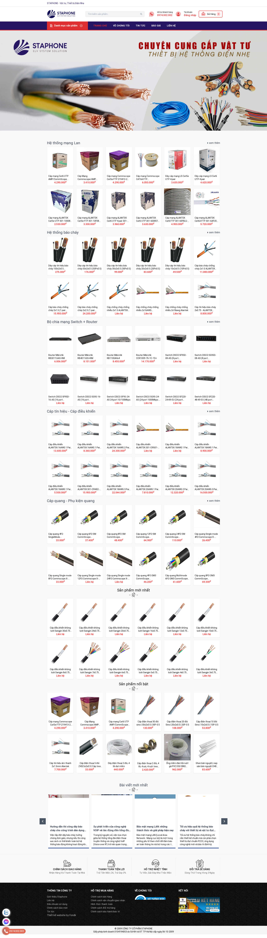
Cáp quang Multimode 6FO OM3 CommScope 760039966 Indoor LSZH (177, 565)
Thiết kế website (56, 915)
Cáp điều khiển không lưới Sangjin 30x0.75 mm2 (60, 618)
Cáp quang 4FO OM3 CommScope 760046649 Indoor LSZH (148, 565)
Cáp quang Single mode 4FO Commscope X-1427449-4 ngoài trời (206, 524)
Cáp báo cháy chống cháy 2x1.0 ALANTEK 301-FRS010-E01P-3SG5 (206, 255)
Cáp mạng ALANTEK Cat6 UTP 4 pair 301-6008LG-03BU (119, 207)
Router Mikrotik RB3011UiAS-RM (60, 345)
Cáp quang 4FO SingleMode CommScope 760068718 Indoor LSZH (60, 524)
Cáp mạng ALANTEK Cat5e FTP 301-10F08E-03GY (89, 207)
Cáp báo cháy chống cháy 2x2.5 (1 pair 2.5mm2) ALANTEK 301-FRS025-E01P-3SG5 (89, 297)
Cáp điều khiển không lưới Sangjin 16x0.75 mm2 (148, 618)
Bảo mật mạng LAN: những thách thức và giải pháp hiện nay (155, 821)
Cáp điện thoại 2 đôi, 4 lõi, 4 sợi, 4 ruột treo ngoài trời (148, 753)
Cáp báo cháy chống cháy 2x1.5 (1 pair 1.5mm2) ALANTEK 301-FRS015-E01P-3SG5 (60, 297)
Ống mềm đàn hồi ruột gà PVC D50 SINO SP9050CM (177, 753)
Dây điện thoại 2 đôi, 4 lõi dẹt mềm (119, 753)
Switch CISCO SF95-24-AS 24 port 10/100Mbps (119, 386)
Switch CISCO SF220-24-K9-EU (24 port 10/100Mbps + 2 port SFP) (177, 386)
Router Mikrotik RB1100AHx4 (119, 345)
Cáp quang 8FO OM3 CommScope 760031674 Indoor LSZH (206, 565)
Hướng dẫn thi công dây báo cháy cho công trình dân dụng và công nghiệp (68, 821)
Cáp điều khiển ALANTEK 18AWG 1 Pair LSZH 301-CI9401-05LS (177, 434)
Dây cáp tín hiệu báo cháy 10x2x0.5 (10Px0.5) (177, 255)
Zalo (6, 912)
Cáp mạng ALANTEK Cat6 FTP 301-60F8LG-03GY (177, 207)
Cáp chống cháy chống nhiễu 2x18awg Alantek (177, 297)
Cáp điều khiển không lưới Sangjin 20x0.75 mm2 (119, 618)
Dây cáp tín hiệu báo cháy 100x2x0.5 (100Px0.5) (60, 255)
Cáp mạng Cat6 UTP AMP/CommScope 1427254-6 (60, 166)
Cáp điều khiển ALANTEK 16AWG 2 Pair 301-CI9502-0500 (119, 434)
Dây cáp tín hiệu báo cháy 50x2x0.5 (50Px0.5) (89, 255)
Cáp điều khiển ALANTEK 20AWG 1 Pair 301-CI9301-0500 (148, 476)
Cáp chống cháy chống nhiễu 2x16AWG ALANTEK (148, 297)
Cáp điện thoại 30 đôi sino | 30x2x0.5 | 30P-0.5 (148, 711)
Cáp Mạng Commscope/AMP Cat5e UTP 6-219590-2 (89, 166)
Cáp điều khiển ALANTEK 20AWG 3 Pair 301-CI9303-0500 (206, 476)
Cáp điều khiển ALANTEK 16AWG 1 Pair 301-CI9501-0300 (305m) (89, 434)
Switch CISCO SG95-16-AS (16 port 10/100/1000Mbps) (89, 386)
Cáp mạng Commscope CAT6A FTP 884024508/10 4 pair (148, 166)
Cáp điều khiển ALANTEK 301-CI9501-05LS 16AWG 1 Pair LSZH (148, 434)
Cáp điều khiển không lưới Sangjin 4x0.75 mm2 (177, 659)
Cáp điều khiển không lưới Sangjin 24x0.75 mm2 (89, 618)
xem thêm (214, 142)
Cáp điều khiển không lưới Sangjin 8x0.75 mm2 (60, 659)
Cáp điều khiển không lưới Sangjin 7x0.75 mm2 (89, 659)
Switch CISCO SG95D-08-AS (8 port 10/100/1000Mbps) (206, 345)
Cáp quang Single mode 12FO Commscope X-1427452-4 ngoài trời (89, 565)
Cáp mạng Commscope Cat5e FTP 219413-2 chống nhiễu (119, 166)
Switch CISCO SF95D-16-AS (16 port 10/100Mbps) (60, 386)
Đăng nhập (190, 15)
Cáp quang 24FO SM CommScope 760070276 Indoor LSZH (177, 524)
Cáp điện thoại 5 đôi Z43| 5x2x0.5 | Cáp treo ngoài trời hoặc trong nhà (89, 753)
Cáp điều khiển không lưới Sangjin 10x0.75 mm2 (206, 618)
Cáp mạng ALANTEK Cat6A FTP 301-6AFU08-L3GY (206, 207)
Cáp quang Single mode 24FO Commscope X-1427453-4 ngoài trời (119, 565)
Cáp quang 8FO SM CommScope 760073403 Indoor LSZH (119, 524)
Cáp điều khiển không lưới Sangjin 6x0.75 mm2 (119, 659)
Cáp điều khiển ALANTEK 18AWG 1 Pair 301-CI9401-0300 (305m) (60, 476)
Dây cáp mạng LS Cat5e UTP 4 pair (177, 166)
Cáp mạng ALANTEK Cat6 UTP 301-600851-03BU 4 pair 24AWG (148, 207)
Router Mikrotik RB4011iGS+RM (89, 345)
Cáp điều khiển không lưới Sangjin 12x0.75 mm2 (177, 618)
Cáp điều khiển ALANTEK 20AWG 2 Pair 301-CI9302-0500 (177, 476)
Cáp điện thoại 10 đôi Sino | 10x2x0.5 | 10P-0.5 (206, 711)
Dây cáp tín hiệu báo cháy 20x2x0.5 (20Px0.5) (148, 255)
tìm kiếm (141, 14)
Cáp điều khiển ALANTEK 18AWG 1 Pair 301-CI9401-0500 (206, 434)
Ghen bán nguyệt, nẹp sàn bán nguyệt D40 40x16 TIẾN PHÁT (206, 753)
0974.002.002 (164, 15)
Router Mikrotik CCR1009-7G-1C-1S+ (148, 345)
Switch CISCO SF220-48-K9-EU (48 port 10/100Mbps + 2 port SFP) (206, 386)
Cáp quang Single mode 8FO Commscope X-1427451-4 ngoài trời (60, 565)
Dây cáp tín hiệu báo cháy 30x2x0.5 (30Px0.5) (119, 255)
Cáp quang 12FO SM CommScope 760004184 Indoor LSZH (148, 524)
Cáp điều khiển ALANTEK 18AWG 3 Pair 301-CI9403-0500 (119, 476)
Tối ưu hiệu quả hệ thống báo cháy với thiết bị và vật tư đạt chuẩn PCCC (198, 821)
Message (6, 922)
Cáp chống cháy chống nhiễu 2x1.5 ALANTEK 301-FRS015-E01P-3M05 (119, 297)
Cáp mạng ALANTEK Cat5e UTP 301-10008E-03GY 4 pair (60, 207)
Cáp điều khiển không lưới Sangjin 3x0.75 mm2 (206, 659)
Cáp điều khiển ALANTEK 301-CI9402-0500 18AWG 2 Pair (89, 476)
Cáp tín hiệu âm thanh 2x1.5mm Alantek (60, 753)
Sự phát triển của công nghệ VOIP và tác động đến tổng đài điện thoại (111, 821)
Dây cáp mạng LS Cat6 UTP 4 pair (206, 166)
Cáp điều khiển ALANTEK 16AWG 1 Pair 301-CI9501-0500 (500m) (60, 434)
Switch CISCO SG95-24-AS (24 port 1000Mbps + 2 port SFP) (148, 386)
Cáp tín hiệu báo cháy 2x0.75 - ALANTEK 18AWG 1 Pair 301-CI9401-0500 (206, 297)
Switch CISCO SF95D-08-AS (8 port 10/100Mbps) (177, 345)
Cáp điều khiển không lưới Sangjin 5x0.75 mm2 (148, 659)
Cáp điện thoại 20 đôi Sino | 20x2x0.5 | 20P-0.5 (177, 711)
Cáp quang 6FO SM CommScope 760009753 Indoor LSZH (89, 524)
